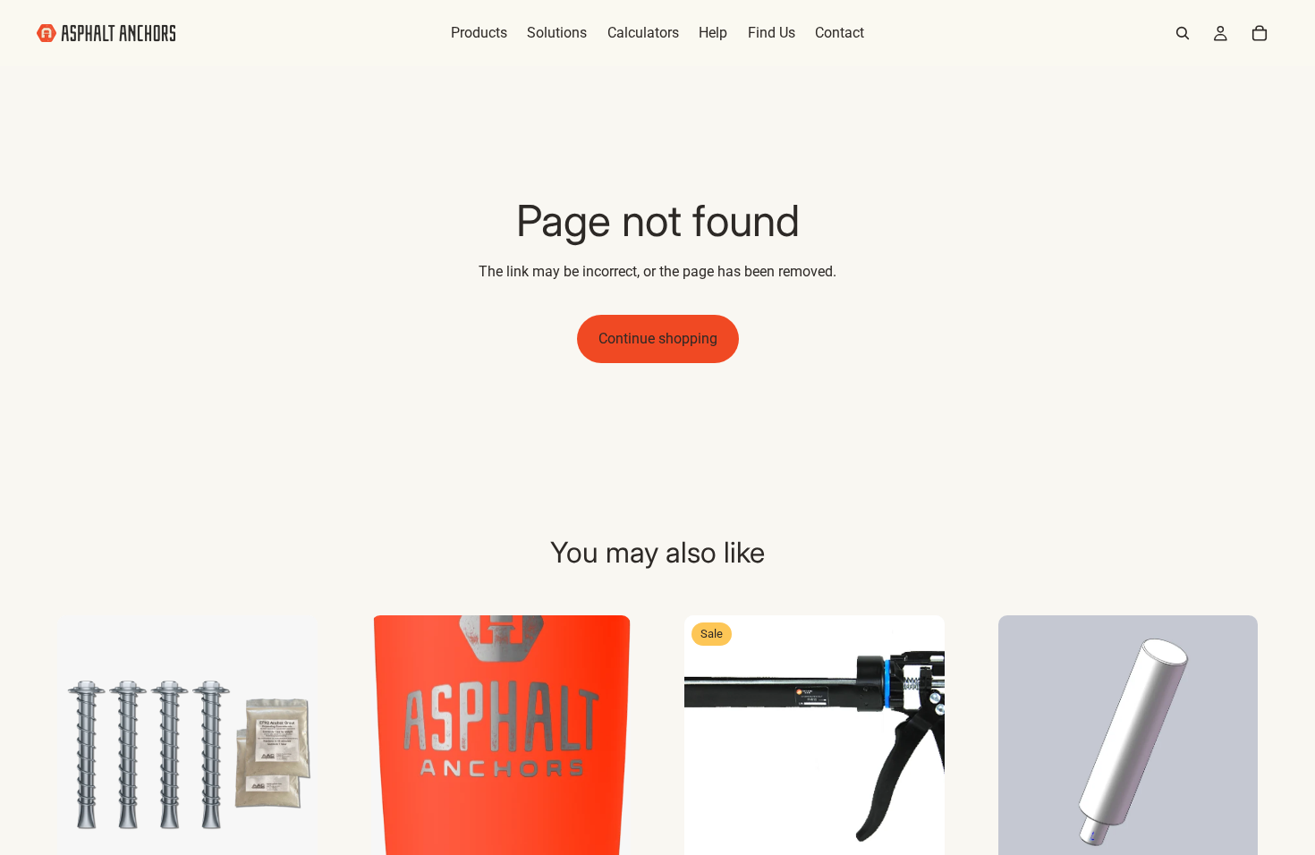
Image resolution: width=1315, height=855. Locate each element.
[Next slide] (291, 745)
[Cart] (1259, 33)
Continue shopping (657, 338)
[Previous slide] (84, 745)
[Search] (1182, 33)
